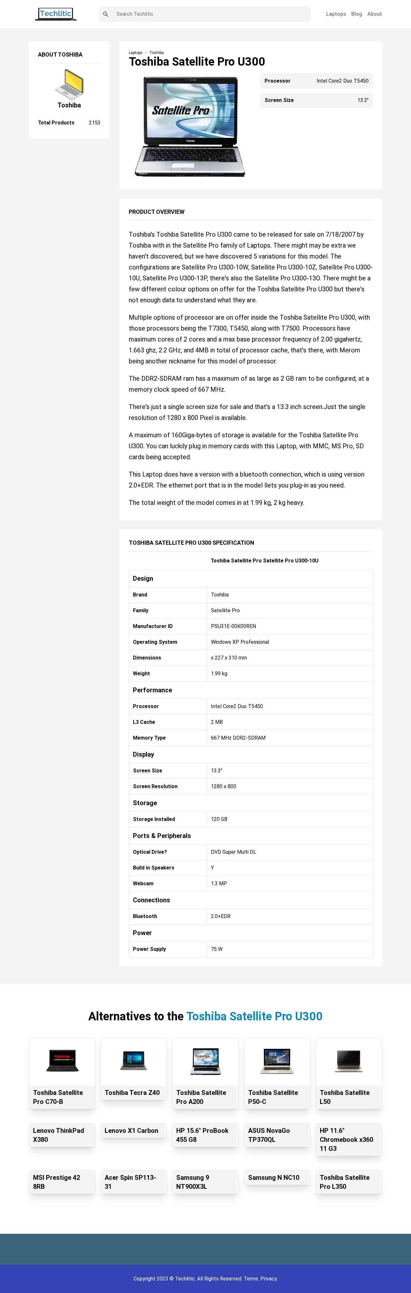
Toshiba (69, 105)
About (374, 14)
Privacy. (269, 1279)
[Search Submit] (106, 14)
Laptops (336, 14)
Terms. (252, 1279)
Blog (356, 14)
